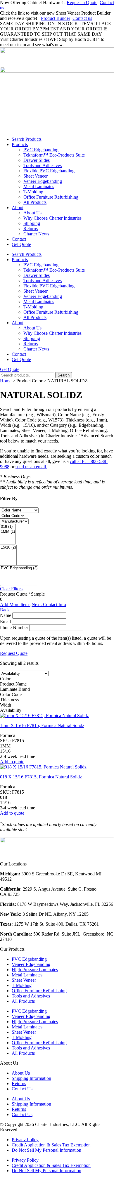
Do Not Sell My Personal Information (46, 1150)
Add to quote (12, 761)
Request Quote (13, 653)
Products (20, 144)
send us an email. (31, 466)
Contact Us (22, 1088)
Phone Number (14, 627)
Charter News (36, 233)
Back (5, 609)
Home (5, 380)
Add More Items (15, 604)
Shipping (31, 223)
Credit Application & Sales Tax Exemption (51, 1144)
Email (5, 621)
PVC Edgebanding (40, 149)
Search (64, 375)
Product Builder (55, 18)
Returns (30, 228)
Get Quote (21, 244)
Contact (19, 239)
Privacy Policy (25, 1139)
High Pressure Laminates (35, 969)
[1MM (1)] (7, 531)
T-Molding (33, 191)
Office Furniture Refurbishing (50, 197)
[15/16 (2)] (8, 547)
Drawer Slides (36, 160)
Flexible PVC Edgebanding (49, 170)
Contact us (82, 18)
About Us (32, 212)
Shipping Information (31, 1078)
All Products (34, 202)
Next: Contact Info (49, 604)
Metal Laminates (38, 186)
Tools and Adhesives (42, 165)
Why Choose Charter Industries (52, 218)
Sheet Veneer (35, 176)
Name (5, 615)
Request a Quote (82, 2)
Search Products (27, 139)
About (17, 207)
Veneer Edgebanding (42, 181)
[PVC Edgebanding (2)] (19, 568)
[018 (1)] (7, 526)
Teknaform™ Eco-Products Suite (54, 154)
